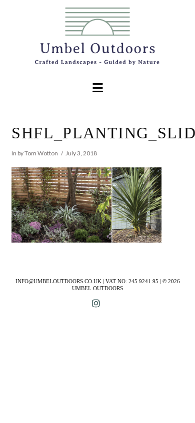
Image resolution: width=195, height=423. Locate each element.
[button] (97, 88)
